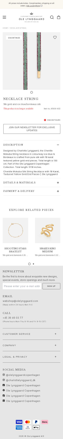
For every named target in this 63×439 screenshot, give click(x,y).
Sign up (51, 286)
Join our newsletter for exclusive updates (32, 129)
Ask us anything (33, 6)
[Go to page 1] (29, 264)
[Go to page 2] (33, 263)
